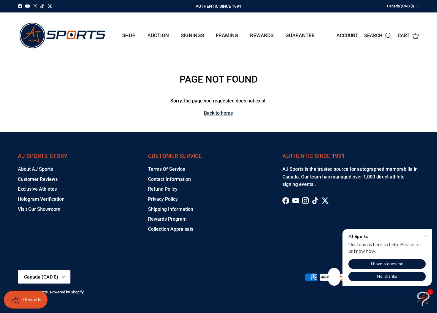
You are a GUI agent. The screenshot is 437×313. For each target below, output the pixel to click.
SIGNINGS (192, 35)
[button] (423, 299)
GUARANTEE (300, 35)
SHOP (129, 35)
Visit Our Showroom (39, 209)
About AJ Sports (35, 169)
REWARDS (261, 35)
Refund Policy (162, 189)
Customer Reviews (38, 179)
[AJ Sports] (62, 35)
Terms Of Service (166, 169)
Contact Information (169, 179)
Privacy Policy (163, 199)
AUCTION (158, 35)
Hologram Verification (41, 199)
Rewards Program (167, 219)
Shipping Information (170, 209)
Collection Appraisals (170, 229)
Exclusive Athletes (37, 189)
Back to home (218, 113)
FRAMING (227, 35)
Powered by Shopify (67, 292)
